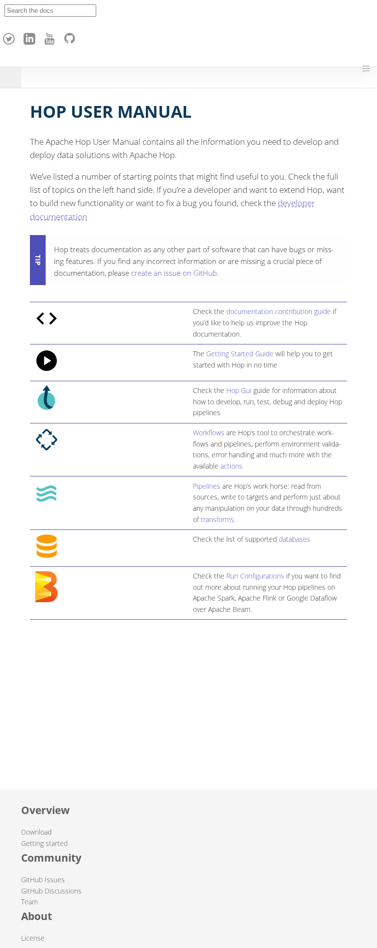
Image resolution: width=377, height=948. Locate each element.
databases (294, 539)
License (33, 938)
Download (36, 832)
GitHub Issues (43, 879)
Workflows (208, 432)
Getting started (44, 843)
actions (231, 466)
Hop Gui (238, 390)
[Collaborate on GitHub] (71, 36)
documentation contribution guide (278, 311)
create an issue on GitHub (174, 273)
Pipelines (206, 486)
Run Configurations (255, 575)
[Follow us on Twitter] (10, 36)
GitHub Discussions (51, 890)
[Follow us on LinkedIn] (31, 36)
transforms (217, 519)
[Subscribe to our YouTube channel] (51, 36)
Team (29, 901)
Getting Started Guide (239, 353)
